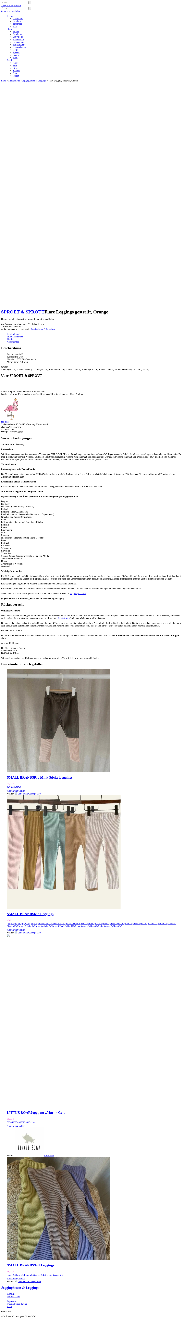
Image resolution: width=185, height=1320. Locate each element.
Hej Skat (5, 421)
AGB (9, 1306)
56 (10, 1122)
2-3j (9, 787)
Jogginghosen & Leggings (34, 80)
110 (33, 1122)
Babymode (18, 37)
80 (19, 1122)
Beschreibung (13, 334)
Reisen (16, 76)
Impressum (12, 1301)
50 (8, 1122)
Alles (15, 63)
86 (22, 1122)
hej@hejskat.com (78, 593)
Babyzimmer (18, 44)
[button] (22, 324)
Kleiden (16, 70)
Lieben (16, 68)
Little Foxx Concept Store (29, 793)
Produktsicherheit (15, 336)
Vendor (10, 339)
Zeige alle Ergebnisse (11, 5)
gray (9, 923)
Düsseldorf (18, 18)
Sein (15, 65)
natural (151, 923)
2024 (15, 26)
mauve (38, 1275)
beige (20, 926)
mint (86, 926)
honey (10, 1275)
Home (15, 50)
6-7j (16, 787)
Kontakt (10, 1294)
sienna (47, 1275)
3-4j (12, 787)
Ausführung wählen (16, 791)
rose (82, 923)
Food (15, 57)
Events (10, 16)
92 (24, 1122)
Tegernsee (17, 24)
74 (17, 1122)
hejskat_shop (64, 618)
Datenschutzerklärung (17, 1304)
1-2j (13, 923)
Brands (16, 31)
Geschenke (18, 34)
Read (9, 60)
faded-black (43, 923)
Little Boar (49, 1155)
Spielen (16, 52)
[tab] (95, 334)
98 (26, 1122)
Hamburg (17, 21)
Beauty (16, 55)
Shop (9, 29)
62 (13, 1122)
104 (29, 1122)
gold (63, 926)
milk (112, 923)
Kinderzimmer (19, 47)
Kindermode (18, 39)
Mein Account (13, 1296)
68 (15, 1122)
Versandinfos (13, 342)
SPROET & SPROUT (23, 311)
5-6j (19, 787)
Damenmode (18, 42)
